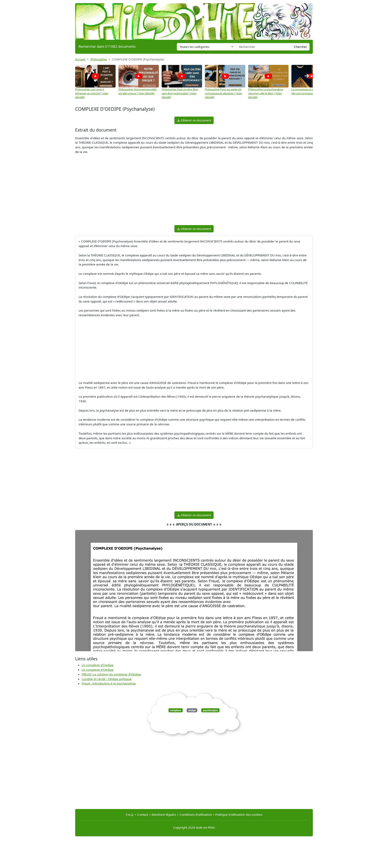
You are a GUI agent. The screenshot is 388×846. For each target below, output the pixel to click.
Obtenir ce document (195, 120)
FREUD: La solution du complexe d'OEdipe (111, 674)
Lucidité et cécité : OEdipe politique (107, 679)
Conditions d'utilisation (195, 814)
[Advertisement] (194, 193)
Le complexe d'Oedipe (98, 665)
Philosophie (98, 59)
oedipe (192, 710)
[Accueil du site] (194, 20)
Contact (142, 814)
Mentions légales (164, 814)
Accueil (80, 59)
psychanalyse (210, 710)
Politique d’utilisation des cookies (238, 814)
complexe (175, 710)
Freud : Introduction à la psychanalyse (109, 683)
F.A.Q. (130, 814)
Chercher (300, 47)
